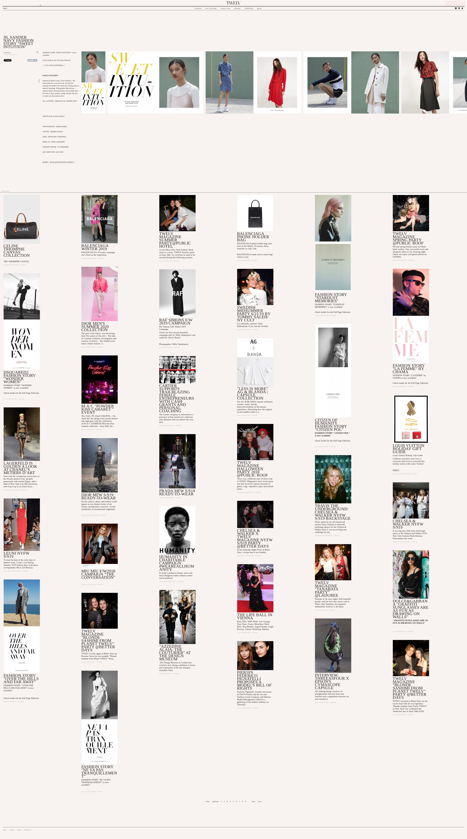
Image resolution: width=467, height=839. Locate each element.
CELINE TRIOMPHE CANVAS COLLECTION (17, 251)
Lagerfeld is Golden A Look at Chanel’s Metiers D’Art (20, 468)
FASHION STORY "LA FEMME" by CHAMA (409, 368)
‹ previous (215, 801)
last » (260, 801)
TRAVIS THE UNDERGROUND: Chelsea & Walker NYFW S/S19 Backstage (333, 512)
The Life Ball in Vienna (254, 616)
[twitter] (462, 8)
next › (254, 801)
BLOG (259, 8)
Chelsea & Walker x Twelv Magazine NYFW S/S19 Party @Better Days (255, 538)
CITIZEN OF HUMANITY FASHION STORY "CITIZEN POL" (331, 425)
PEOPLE (237, 8)
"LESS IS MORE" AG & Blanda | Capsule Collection (252, 393)
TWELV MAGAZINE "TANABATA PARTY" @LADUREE (326, 589)
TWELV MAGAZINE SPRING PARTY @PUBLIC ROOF (408, 238)
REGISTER (451, 3)
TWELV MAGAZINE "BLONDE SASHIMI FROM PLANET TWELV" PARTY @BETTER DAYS (98, 640)
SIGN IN (460, 3)
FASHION (198, 8)
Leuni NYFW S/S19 (16, 555)
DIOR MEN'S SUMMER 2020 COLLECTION (95, 326)
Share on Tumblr (32, 60)
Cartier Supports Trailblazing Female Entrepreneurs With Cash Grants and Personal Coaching (176, 398)
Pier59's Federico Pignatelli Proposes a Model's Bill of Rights (254, 680)
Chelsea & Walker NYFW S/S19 (408, 524)
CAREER (19, 829)
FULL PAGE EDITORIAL (54, 65)
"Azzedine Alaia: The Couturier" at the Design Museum (175, 652)
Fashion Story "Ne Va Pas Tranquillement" (99, 771)
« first (207, 801)
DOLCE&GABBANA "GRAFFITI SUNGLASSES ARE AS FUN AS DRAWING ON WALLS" (410, 609)
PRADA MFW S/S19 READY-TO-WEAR (177, 492)
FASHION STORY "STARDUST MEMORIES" (331, 297)
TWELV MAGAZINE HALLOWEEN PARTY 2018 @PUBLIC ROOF (252, 468)
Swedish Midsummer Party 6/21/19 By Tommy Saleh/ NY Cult (253, 313)
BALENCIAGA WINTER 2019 (94, 247)
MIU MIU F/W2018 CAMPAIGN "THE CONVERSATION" (98, 574)
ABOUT (5, 829)
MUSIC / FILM (225, 8)
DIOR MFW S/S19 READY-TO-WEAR (98, 496)
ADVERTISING (27, 829)
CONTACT (11, 829)
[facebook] (456, 8)
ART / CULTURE (211, 8)
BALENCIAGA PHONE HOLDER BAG (253, 236)
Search (5, 8)
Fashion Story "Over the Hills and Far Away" (21, 678)
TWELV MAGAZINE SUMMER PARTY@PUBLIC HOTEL (175, 239)
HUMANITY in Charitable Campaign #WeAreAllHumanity (176, 563)
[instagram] (459, 8)
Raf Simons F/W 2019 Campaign (175, 321)
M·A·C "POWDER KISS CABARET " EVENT (97, 409)
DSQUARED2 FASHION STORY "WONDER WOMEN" (20, 377)
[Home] (233, 3)
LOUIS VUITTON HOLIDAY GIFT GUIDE (408, 448)
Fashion (7, 53)
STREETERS (249, 8)
